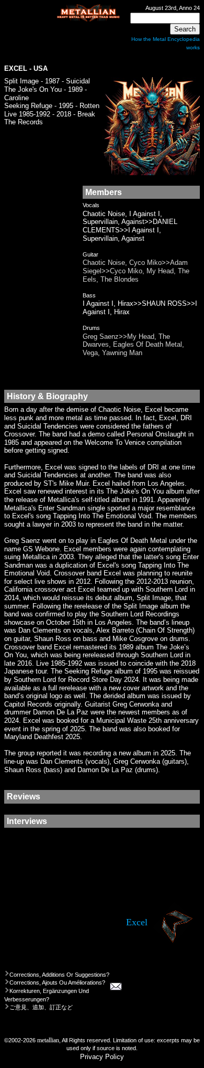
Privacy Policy (102, 1057)
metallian (48, 1040)
